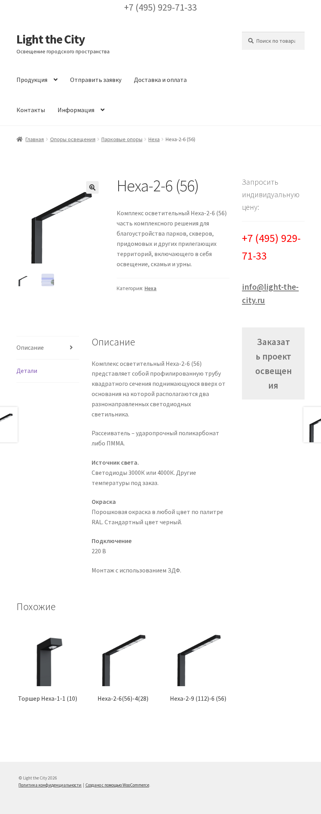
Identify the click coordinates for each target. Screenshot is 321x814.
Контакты (30, 110)
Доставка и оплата (160, 80)
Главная (34, 139)
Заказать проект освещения (273, 363)
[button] (92, 187)
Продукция (31, 80)
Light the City (50, 39)
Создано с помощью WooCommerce (117, 785)
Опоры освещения (73, 139)
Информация (76, 110)
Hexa (154, 139)
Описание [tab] (30, 347)
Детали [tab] (26, 370)
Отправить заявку (95, 80)
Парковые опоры (121, 139)
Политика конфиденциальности (49, 785)
